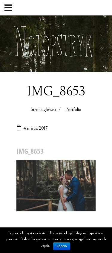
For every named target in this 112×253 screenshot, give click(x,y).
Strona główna (43, 109)
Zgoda (61, 246)
